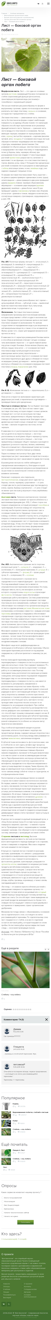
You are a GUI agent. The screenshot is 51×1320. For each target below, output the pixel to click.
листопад (24, 836)
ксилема (30, 575)
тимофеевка (23, 191)
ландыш (14, 367)
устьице (42, 570)
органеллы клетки (8, 864)
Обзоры (6, 1287)
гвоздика (17, 139)
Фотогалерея (9, 1201)
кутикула (24, 567)
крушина (11, 183)
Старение (5, 836)
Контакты (27, 1287)
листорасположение (9, 480)
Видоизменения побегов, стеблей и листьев (30, 1112)
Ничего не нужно (11, 1216)
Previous (45, 949)
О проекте (28, 1284)
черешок (31, 111)
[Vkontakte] (38, 4)
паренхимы (5, 614)
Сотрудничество (30, 1289)
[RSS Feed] (42, 4)
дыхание (38, 797)
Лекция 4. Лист (19, 1150)
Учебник (6, 1289)
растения (12, 94)
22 (16, 1115)
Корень (16, 1104)
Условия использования (30, 1296)
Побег (15, 1121)
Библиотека (9, 1209)
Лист (5, 1167)
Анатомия (5, 497)
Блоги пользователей (13, 1198)
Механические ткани (40, 608)
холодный (42, 892)
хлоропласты (28, 592)
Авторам (27, 1292)
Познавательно (9, 1295)
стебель (4, 168)
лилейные (34, 168)
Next (48, 949)
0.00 (16, 34)
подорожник (23, 367)
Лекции (6, 1292)
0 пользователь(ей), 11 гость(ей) (13, 1239)
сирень (9, 136)
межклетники (14, 738)
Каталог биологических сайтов (16, 1213)
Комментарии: (14, 1019)
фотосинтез (6, 595)
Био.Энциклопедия (11, 1205)
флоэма (26, 572)
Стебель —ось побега (10, 994)
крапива (40, 185)
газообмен (43, 505)
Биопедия (7, 1298)
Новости (6, 1284)
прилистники (15, 158)
